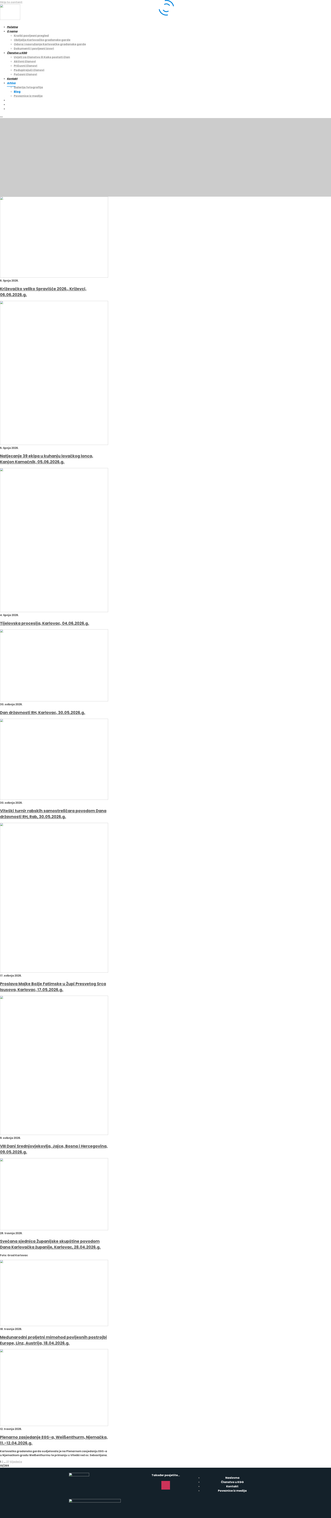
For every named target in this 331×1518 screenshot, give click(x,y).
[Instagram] (165, 1485)
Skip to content (11, 2)
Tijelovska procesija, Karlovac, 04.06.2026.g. (44, 623)
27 (7, 1462)
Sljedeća (16, 1462)
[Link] (175, 1485)
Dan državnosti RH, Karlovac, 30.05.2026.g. (42, 712)
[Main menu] (1, 116)
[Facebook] (155, 1485)
